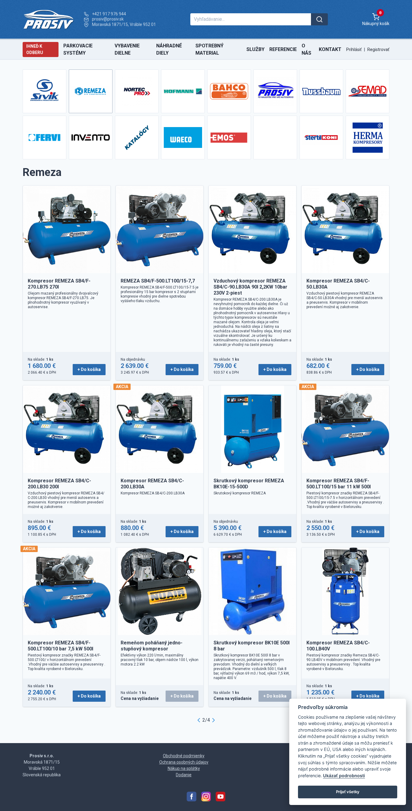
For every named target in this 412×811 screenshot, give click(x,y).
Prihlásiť (354, 49)
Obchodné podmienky (183, 755)
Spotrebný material (209, 49)
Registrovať (378, 49)
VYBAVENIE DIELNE (127, 49)
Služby (255, 49)
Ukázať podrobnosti (344, 775)
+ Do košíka (89, 369)
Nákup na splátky (184, 768)
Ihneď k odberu (34, 49)
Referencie (283, 49)
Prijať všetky (347, 791)
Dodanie (184, 774)
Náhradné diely (169, 49)
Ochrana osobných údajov (183, 762)
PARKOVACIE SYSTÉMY (78, 49)
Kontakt (330, 49)
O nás (306, 49)
